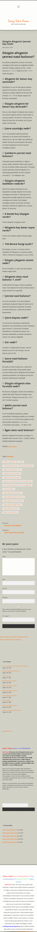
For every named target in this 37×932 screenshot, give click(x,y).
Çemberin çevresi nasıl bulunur (11, 481)
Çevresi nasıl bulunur (9, 489)
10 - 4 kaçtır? (6, 616)
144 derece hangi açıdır (9, 462)
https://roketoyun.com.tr (7, 639)
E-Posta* (4, 588)
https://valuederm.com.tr (20, 637)
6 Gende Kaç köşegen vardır (10, 465)
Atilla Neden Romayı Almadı (14, 532)
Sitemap (18, 639)
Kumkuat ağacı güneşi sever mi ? (10, 690)
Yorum (4, 556)
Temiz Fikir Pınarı (18, 21)
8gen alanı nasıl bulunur (26, 465)
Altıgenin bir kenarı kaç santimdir (12, 473)
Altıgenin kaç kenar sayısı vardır (11, 477)
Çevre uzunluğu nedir (26, 485)
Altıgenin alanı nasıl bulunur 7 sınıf (12, 469)
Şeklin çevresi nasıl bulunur (10, 512)
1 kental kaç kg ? (6, 676)
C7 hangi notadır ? (6, 700)
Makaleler (10, 456)
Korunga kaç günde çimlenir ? (9, 695)
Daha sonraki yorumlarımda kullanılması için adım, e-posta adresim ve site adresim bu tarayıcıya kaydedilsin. (16, 610)
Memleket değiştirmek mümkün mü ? (11, 671)
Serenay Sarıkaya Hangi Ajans (9, 836)
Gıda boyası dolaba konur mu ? (10, 705)
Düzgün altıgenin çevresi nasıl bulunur (13, 500)
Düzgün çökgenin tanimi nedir (11, 508)
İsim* (3, 579)
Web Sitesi (5, 597)
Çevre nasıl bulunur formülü (10, 485)
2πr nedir (20, 462)
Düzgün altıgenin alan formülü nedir (12, 493)
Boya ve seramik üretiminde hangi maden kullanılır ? (15, 666)
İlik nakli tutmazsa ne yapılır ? (9, 681)
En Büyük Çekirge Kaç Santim (9, 842)
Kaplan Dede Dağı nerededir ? (9, 685)
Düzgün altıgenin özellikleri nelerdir (12, 504)
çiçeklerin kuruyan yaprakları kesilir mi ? (12, 710)
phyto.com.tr (12, 446)
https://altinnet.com (6, 637)
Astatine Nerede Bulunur (13, 525)
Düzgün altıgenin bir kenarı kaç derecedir (14, 497)
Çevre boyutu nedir (26, 481)
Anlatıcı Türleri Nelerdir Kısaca (10, 830)
